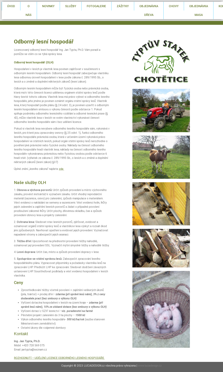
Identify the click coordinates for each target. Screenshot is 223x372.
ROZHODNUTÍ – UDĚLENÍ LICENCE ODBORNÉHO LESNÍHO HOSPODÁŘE (59, 358)
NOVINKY (48, 6)
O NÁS (29, 10)
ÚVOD (11, 6)
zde (61, 169)
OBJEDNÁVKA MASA (198, 10)
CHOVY (174, 6)
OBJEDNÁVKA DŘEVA (148, 10)
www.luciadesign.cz (150, 365)
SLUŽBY (70, 6)
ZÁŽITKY (123, 6)
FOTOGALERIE (96, 6)
